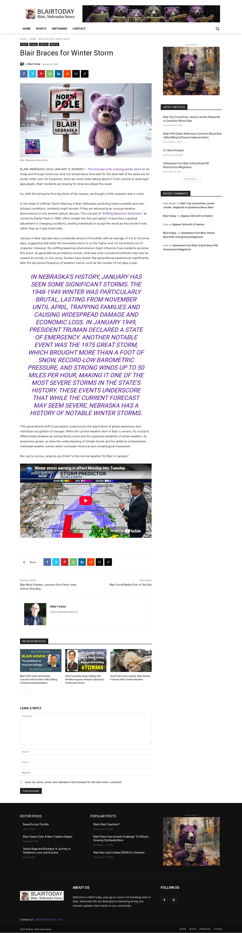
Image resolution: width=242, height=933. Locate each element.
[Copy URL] (84, 74)
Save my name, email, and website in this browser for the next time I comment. (73, 782)
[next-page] (28, 692)
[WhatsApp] (50, 74)
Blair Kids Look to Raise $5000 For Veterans (119, 852)
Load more (190, 178)
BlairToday (34, 63)
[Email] (76, 74)
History (33, 44)
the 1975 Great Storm (102, 344)
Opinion (43, 44)
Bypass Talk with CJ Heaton (197, 215)
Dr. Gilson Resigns (173, 150)
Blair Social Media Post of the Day (131, 584)
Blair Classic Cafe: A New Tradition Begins (47, 836)
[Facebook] (24, 74)
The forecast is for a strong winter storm (115, 169)
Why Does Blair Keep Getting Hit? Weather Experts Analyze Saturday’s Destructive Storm (84, 679)
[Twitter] (32, 74)
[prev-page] (22, 692)
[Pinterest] (41, 74)
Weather (54, 44)
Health (32, 39)
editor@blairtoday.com (48, 919)
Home (23, 39)
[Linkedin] (58, 74)
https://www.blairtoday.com (64, 611)
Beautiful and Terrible (36, 824)
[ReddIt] (67, 74)
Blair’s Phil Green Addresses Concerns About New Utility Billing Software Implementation (38, 679)
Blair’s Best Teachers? (106, 824)
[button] (217, 28)
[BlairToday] (22, 64)
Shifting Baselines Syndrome (121, 213)
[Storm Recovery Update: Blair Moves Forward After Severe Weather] (131, 660)
